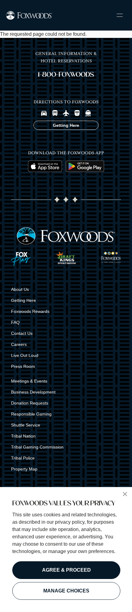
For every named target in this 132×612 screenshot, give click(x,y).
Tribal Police (23, 458)
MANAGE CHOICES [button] (66, 590)
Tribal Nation (23, 436)
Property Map (24, 469)
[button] (125, 494)
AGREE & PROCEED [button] (66, 570)
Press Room (23, 366)
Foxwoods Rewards (30, 311)
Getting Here (23, 300)
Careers (19, 344)
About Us (20, 289)
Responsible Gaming (31, 414)
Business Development (33, 392)
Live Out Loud (24, 355)
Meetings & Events (29, 381)
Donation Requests (29, 403)
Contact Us (22, 333)
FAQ (15, 322)
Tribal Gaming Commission (37, 447)
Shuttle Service (25, 425)
